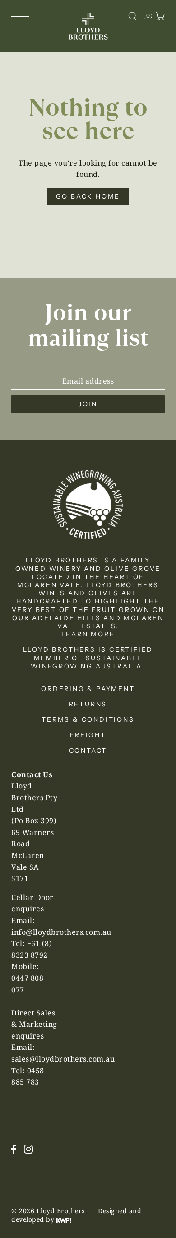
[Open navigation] (22, 16)
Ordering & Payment (87, 689)
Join (88, 404)
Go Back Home (88, 196)
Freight (88, 735)
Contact (88, 751)
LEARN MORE (88, 634)
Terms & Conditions (88, 719)
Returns (88, 704)
